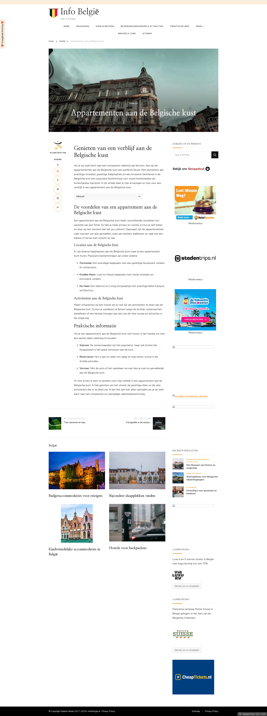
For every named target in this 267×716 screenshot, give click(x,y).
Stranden (191, 487)
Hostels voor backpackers (128, 548)
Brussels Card (127, 33)
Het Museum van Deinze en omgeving (200, 467)
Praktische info (179, 26)
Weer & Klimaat (194, 473)
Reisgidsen (82, 26)
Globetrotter (58, 153)
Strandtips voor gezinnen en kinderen (201, 492)
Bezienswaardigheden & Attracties (142, 26)
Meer (199, 26)
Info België (79, 12)
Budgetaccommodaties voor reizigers (75, 496)
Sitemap (147, 33)
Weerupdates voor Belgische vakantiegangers (202, 478)
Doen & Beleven (105, 26)
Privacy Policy (108, 711)
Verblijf (133, 103)
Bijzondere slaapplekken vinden (132, 496)
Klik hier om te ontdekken (187, 586)
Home (67, 26)
